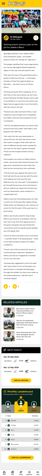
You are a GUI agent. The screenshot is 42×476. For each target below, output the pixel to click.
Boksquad (17, 37)
